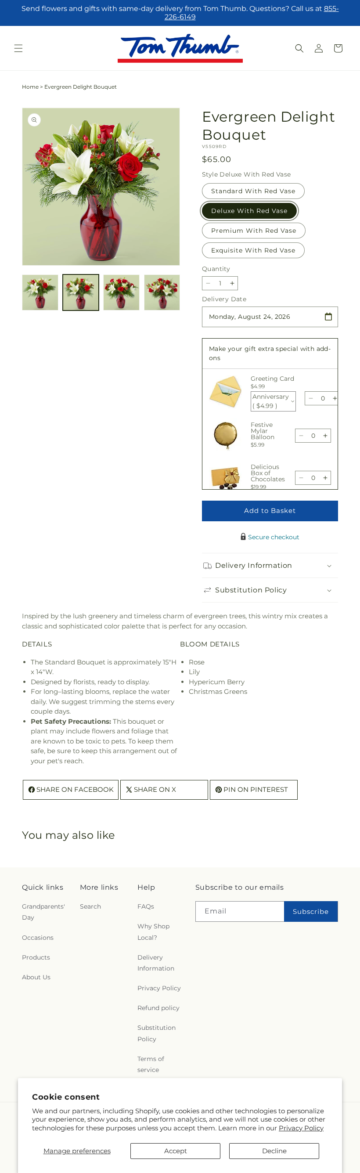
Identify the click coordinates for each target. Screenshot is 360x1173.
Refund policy (158, 1008)
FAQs (145, 906)
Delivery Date (224, 299)
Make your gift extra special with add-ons (270, 353)
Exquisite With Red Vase (253, 250)
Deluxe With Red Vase (249, 211)
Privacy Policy (301, 1128)
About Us (36, 977)
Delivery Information (155, 962)
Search (90, 906)
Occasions (38, 938)
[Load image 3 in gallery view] (121, 292)
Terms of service (150, 1064)
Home (30, 86)
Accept (175, 1151)
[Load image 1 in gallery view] (40, 292)
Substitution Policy (156, 1033)
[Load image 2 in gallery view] (81, 292)
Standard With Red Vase (253, 191)
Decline (274, 1151)
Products (36, 957)
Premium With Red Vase (253, 231)
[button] (18, 48)
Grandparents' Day (43, 911)
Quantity (216, 269)
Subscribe (311, 911)
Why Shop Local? (153, 931)
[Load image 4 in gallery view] (162, 292)
